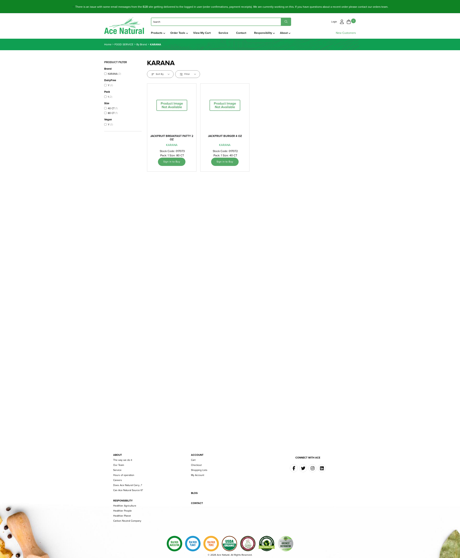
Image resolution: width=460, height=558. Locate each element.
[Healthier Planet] (193, 543)
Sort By (159, 74)
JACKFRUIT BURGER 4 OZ (225, 136)
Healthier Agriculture (124, 506)
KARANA (172, 145)
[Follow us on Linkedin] (322, 468)
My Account (197, 475)
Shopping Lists (199, 470)
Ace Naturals (124, 26)
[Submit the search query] (286, 22)
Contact (241, 33)
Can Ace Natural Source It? (128, 490)
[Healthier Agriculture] (174, 543)
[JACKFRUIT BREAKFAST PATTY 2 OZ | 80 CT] (172, 109)
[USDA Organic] (229, 543)
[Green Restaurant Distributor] (266, 543)
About (284, 33)
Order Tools (177, 33)
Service (223, 33)
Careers (117, 480)
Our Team (118, 465)
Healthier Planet (122, 516)
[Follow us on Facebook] (294, 468)
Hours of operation (123, 475)
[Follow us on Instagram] (312, 468)
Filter (187, 74)
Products (156, 33)
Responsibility (263, 33)
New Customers (346, 33)
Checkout (196, 465)
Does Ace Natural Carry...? (127, 485)
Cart (193, 460)
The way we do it (122, 460)
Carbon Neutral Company (127, 521)
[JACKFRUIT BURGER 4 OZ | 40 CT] (225, 109)
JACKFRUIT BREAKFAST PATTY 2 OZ (171, 137)
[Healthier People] (211, 543)
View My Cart (202, 33)
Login (334, 21)
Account (197, 455)
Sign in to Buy (171, 162)
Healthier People (122, 511)
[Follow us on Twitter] (303, 468)
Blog (194, 493)
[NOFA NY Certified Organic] (248, 543)
